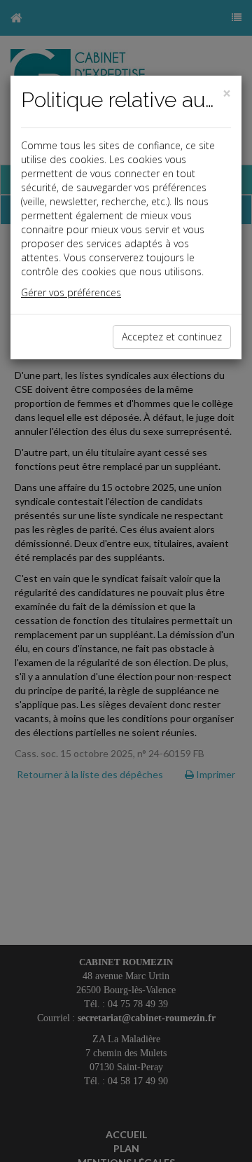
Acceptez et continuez (172, 336)
